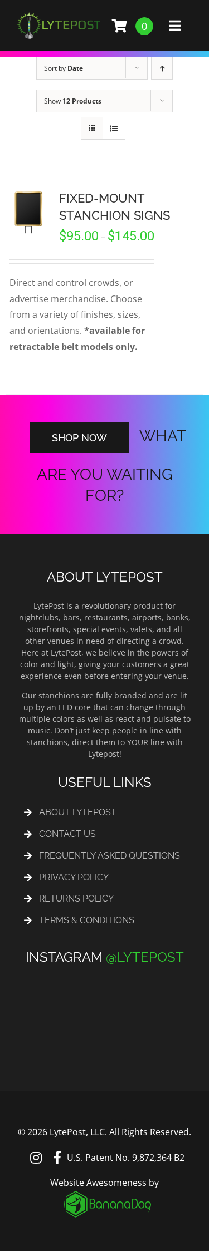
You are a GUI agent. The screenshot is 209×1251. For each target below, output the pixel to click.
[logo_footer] (107, 1184)
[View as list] (114, 128)
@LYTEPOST (145, 946)
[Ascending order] (162, 68)
